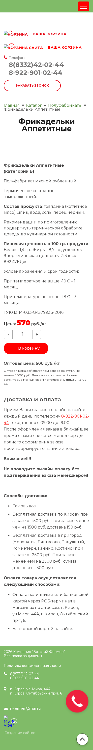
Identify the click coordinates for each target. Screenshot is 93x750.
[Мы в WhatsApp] (14, 721)
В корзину (29, 348)
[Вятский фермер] (39, 20)
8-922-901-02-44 (35, 73)
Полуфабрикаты (65, 105)
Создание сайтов (19, 733)
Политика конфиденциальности (32, 665)
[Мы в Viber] (7, 718)
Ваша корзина (46, 47)
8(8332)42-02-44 (36, 65)
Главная (12, 105)
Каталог (34, 105)
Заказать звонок (32, 85)
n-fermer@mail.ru (25, 708)
